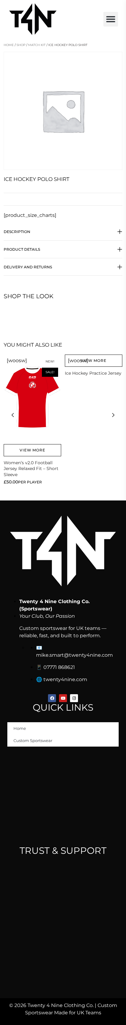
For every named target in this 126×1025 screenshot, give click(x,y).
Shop (21, 45)
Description (17, 231)
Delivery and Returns (28, 267)
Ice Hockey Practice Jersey (93, 373)
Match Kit (37, 45)
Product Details (22, 249)
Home (9, 45)
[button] (110, 19)
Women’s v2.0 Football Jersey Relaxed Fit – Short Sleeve (31, 468)
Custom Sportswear (32, 740)
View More (32, 450)
